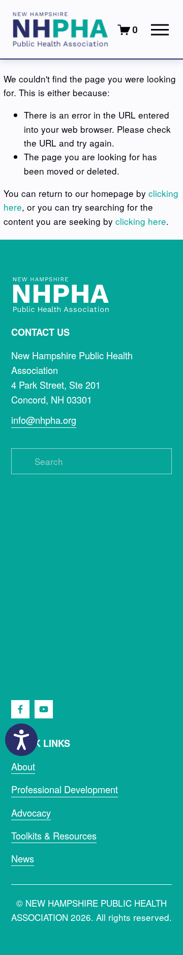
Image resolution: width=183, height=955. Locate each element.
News (22, 858)
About (23, 766)
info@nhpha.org (43, 419)
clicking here (140, 221)
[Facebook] (20, 709)
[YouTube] (44, 709)
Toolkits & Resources (54, 835)
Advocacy (31, 812)
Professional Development (64, 789)
